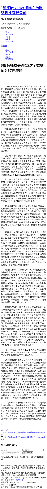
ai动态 (7, 39)
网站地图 (19, 480)
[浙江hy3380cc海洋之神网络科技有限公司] (23, 10)
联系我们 (9, 42)
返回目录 (4, 430)
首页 (7, 32)
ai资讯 (7, 37)
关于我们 (9, 34)
